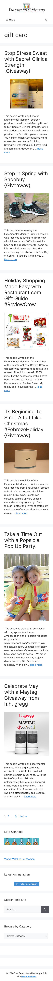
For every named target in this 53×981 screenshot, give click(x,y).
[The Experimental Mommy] (26, 7)
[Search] (45, 909)
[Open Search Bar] (46, 20)
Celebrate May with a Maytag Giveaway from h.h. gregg (21, 695)
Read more (10, 259)
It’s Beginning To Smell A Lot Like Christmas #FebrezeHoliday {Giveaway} (23, 423)
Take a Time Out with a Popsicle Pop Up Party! (23, 540)
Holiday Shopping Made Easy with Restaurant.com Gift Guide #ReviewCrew (24, 292)
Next (23, 816)
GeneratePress (28, 976)
